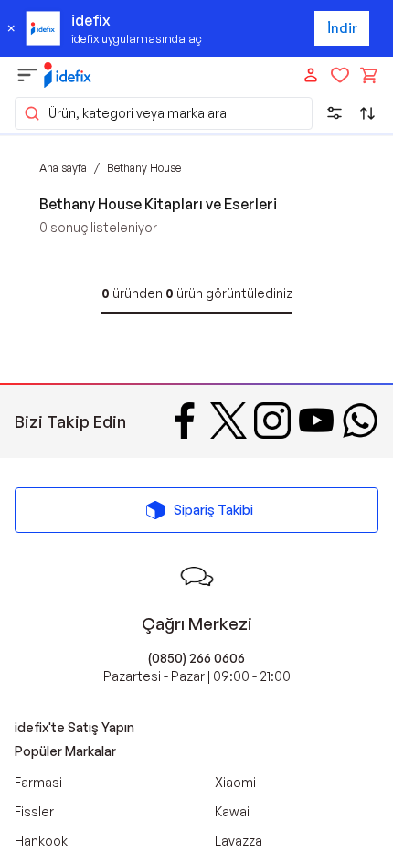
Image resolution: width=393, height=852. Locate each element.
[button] (164, 113)
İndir (342, 28)
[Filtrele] (334, 113)
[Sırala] (367, 113)
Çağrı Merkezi (197, 623)
